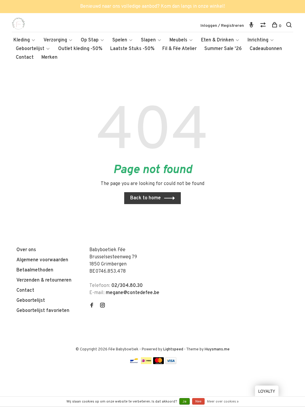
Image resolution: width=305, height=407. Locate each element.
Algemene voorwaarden (42, 260)
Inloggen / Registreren (222, 25)
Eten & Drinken (217, 40)
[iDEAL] (146, 363)
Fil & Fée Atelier (179, 49)
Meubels (178, 40)
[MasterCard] (158, 363)
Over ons (26, 250)
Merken (49, 57)
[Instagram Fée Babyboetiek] (102, 306)
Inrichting (258, 40)
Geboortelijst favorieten (42, 311)
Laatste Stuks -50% (132, 49)
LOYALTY (266, 391)
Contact (25, 57)
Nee (198, 401)
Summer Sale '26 (223, 49)
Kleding (21, 40)
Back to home (145, 198)
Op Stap (90, 40)
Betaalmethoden (34, 270)
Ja (184, 401)
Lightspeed (173, 349)
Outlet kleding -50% (80, 49)
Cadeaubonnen (266, 49)
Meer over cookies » (223, 401)
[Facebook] (91, 306)
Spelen (119, 40)
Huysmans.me (217, 349)
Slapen (148, 40)
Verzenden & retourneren (43, 280)
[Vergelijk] (263, 26)
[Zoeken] (289, 26)
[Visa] (170, 363)
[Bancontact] (134, 363)
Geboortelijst (30, 49)
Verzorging (55, 40)
